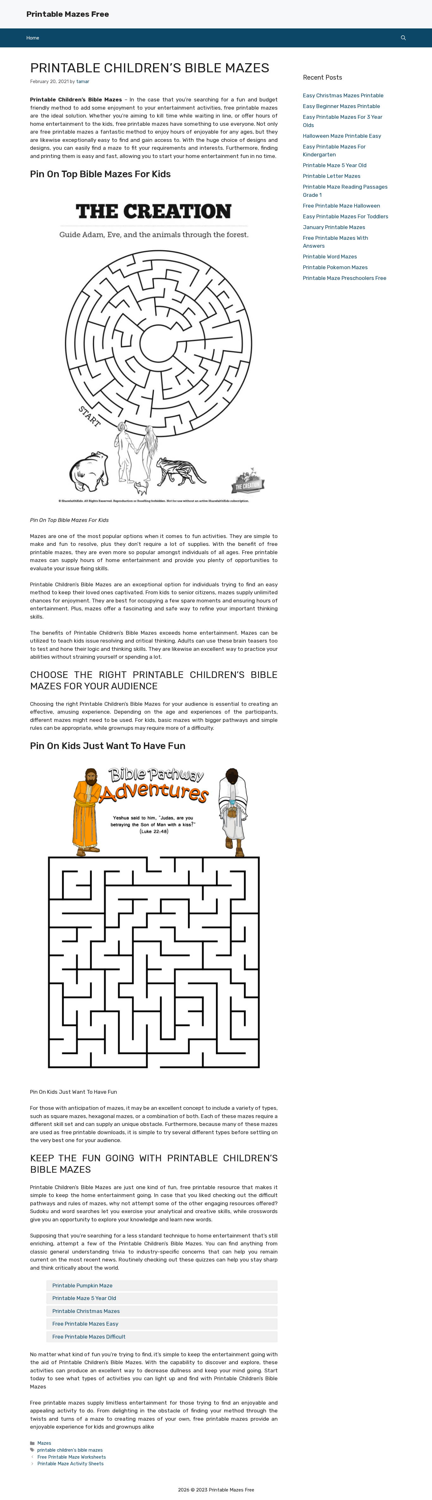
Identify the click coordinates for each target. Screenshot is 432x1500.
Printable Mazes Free (67, 14)
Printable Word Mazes (330, 256)
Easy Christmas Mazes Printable (343, 95)
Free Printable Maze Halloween (341, 206)
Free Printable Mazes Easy (85, 1324)
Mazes (44, 1443)
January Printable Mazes (334, 227)
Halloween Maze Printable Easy (342, 136)
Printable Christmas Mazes (86, 1311)
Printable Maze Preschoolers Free (344, 278)
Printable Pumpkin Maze (82, 1285)
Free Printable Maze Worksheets (71, 1457)
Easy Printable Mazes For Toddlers (345, 216)
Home (32, 38)
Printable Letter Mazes (332, 176)
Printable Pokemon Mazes (335, 267)
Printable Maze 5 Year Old (84, 1298)
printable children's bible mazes (70, 1450)
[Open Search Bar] (403, 37)
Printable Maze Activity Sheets (70, 1464)
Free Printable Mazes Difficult (89, 1337)
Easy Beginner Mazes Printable (341, 106)
